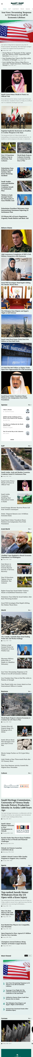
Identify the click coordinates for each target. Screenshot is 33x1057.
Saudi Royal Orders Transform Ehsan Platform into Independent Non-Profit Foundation (14, 396)
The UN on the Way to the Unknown (13, 430)
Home (4, 7)
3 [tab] (21, 438)
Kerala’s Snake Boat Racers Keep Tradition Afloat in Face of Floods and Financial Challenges (15, 838)
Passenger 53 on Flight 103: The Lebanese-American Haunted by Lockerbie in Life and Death (16, 990)
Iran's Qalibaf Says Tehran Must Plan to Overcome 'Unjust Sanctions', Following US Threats (16, 62)
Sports (3, 864)
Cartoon (4, 1017)
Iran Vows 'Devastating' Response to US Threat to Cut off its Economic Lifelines (16, 13)
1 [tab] (12, 438)
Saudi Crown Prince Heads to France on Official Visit (7, 481)
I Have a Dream (7, 408)
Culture (4, 772)
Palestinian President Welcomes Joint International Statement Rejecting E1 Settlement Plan (15, 209)
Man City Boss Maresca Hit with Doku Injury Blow (7, 911)
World (22, 7)
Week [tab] (29, 954)
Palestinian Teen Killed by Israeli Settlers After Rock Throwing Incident (7, 170)
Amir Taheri (6, 432)
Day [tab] (26, 954)
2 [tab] (16, 438)
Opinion (28, 7)
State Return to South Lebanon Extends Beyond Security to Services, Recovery (7, 566)
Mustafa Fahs (6, 418)
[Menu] (1, 3)
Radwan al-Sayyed (7, 426)
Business (4, 690)
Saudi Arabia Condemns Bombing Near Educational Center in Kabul (7, 496)
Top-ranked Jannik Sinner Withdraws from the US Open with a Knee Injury (14, 893)
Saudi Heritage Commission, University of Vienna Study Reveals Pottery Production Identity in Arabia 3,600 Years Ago (16, 804)
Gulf (9, 7)
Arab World (16, 7)
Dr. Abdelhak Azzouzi (8, 410)
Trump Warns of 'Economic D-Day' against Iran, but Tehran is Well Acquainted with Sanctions (16, 53)
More (29, 403)
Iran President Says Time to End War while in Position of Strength (16, 57)
